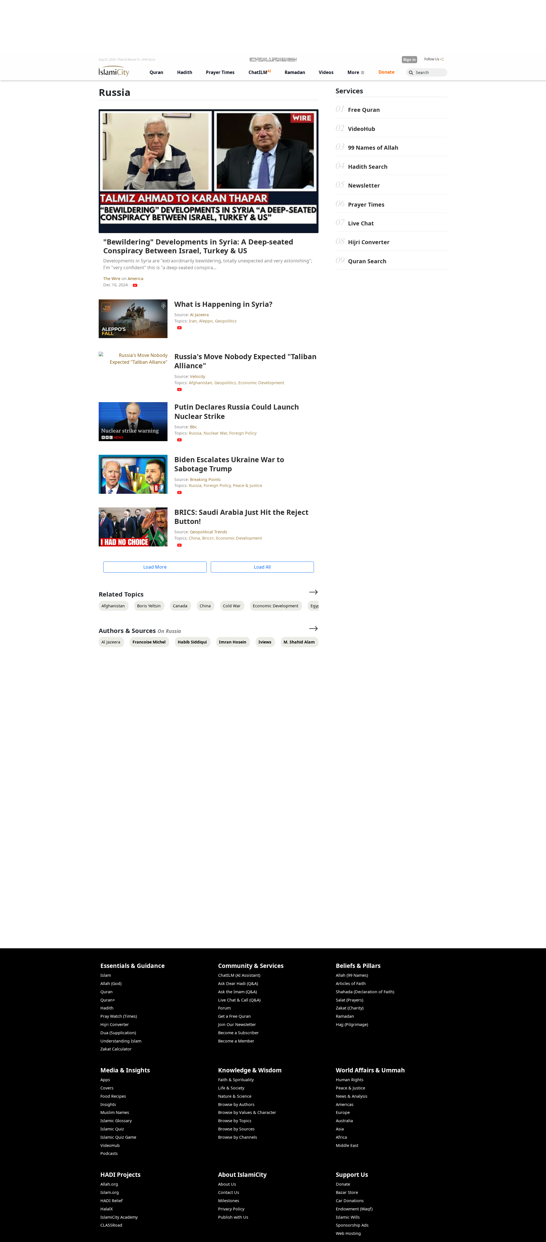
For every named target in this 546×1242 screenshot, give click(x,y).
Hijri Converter (369, 242)
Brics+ (208, 538)
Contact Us (228, 1192)
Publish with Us (233, 1217)
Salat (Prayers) (349, 1000)
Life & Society (231, 1088)
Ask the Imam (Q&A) (237, 991)
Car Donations (350, 1200)
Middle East (347, 1145)
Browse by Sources (236, 1129)
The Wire (112, 278)
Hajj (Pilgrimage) (352, 1024)
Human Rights (349, 1079)
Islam (105, 975)
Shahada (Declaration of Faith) (365, 991)
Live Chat (361, 223)
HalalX (106, 1209)
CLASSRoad (111, 1225)
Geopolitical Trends (208, 531)
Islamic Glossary (116, 1120)
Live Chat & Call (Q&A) (239, 1000)
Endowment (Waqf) (354, 1209)
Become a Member (236, 1041)
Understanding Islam (120, 1041)
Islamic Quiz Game (118, 1137)
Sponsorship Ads (352, 1225)
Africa (341, 1137)
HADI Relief (111, 1200)
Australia (344, 1120)
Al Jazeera (199, 314)
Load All (262, 567)
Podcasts (109, 1153)
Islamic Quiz (112, 1129)
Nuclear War (215, 433)
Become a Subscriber (238, 1032)
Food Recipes (113, 1096)
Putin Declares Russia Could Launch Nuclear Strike (236, 411)
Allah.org (109, 1184)
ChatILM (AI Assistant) (239, 975)
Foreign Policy (243, 433)
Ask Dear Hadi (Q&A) (238, 983)
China (194, 538)
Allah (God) (110, 983)
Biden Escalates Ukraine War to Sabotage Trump (229, 464)
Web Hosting (348, 1233)
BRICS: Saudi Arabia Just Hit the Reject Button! (241, 516)
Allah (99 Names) (352, 975)
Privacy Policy (231, 1209)
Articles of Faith (351, 983)
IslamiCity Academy (119, 1217)
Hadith (106, 1008)
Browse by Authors (236, 1104)
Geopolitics (226, 321)
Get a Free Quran (234, 1016)
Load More (155, 567)
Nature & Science (234, 1096)
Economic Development (261, 382)
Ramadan (345, 1016)
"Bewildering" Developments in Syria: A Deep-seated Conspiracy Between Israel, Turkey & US (198, 246)
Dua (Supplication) (118, 1032)
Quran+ (107, 1000)
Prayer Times (366, 204)
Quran (106, 991)
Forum (224, 1008)
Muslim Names (114, 1112)
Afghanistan (200, 382)
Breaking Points (205, 479)
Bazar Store (347, 1192)
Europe (343, 1112)
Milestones (228, 1200)
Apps (105, 1079)
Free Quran (364, 110)
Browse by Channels (237, 1137)
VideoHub (361, 129)
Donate (343, 1184)
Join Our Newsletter (237, 1024)
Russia (195, 433)
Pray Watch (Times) (118, 1016)
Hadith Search (368, 166)
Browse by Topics (234, 1120)
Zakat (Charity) (349, 1008)
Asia (340, 1129)
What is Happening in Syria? (223, 304)
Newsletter (364, 185)
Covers (106, 1088)
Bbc (193, 426)
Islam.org (109, 1192)
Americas (344, 1104)
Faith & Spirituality (236, 1079)
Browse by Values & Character (247, 1112)
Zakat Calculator (116, 1049)
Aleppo (206, 321)
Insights (108, 1104)
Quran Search (367, 261)
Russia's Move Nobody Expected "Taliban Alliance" (245, 360)
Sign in (409, 59)
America (135, 278)
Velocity (197, 376)
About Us (227, 1184)
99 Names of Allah (373, 147)
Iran (193, 321)
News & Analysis (351, 1096)
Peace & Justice (247, 485)
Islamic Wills (348, 1217)
